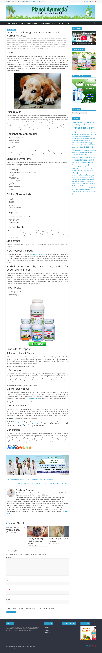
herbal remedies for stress (86, 168)
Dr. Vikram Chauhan (20, 38)
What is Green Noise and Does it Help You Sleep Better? (33, 2)
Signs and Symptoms (87, 181)
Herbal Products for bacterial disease (29, 44)
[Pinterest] (17, 447)
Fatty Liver (86, 150)
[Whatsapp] (27, 447)
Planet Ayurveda (17, 422)
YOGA (58, 23)
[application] (84, 38)
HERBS (53, 23)
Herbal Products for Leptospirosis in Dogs (47, 44)
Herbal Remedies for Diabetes (85, 152)
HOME (8, 23)
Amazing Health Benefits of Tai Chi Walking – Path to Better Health (29, 479)
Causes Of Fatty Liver (79, 140)
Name (8, 581)
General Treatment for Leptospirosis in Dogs (53, 42)
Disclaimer (46, 630)
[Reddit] (20, 447)
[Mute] (92, 43)
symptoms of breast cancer (84, 187)
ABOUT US (14, 23)
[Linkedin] (14, 447)
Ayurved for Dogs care (40, 38)
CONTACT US (65, 23)
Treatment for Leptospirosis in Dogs (25, 48)
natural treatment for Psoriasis (83, 177)
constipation (86, 144)
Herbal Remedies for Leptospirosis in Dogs (16, 46)
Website (8, 599)
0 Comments (30, 38)
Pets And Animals (11, 29)
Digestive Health (79, 150)
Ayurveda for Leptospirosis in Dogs (54, 38)
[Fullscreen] (94, 43)
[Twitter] (11, 447)
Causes (92, 138)
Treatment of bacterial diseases (40, 48)
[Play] (74, 43)
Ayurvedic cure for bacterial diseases (17, 40)
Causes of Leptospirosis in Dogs (17, 42)
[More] (30, 447)
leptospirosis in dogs (37, 254)
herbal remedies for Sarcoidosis (80, 162)
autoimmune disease (77, 122)
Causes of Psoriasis (84, 142)
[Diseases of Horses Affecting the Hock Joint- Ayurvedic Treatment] (59, 527)
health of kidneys (34, 398)
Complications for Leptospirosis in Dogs (34, 42)
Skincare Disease (78, 183)
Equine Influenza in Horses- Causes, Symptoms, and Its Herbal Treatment (43, 483)
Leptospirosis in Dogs (31, 46)
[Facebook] (8, 447)
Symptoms (78, 185)
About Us (46, 627)
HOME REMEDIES (45, 23)
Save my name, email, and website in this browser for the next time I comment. (31, 608)
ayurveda (89, 122)
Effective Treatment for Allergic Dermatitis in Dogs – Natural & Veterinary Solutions (37, 540)
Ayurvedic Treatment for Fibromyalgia (86, 132)
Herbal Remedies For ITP (78, 154)
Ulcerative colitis (77, 193)
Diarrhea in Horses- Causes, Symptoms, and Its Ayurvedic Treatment (15, 529)
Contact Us (47, 632)
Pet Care (58, 46)
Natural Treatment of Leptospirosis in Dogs (46, 46)
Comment (9, 557)
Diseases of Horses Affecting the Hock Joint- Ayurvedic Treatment (59, 540)
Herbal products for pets (62, 44)
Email (8, 590)
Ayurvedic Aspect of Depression (82, 125)
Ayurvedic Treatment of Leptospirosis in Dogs (36, 40)
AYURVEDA (22, 23)
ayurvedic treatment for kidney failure (81, 134)
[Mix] (23, 447)
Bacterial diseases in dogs (53, 40)
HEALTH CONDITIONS (33, 23)
